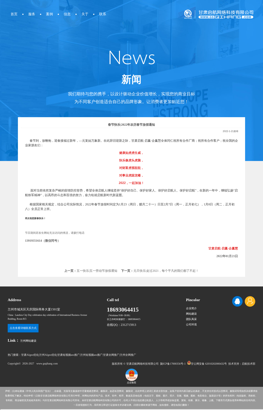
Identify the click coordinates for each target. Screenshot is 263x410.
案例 (49, 14)
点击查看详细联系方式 (23, 328)
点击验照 (131, 382)
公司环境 (191, 324)
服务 (31, 14)
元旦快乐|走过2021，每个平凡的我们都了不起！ (166, 270)
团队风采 (191, 319)
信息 (67, 14)
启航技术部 (248, 363)
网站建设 (191, 313)
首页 (14, 14)
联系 (102, 14)
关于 (84, 14)
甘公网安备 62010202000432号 (209, 363)
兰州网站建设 (28, 340)
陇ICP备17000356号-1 (173, 363)
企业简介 (191, 308)
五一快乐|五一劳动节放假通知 (97, 270)
